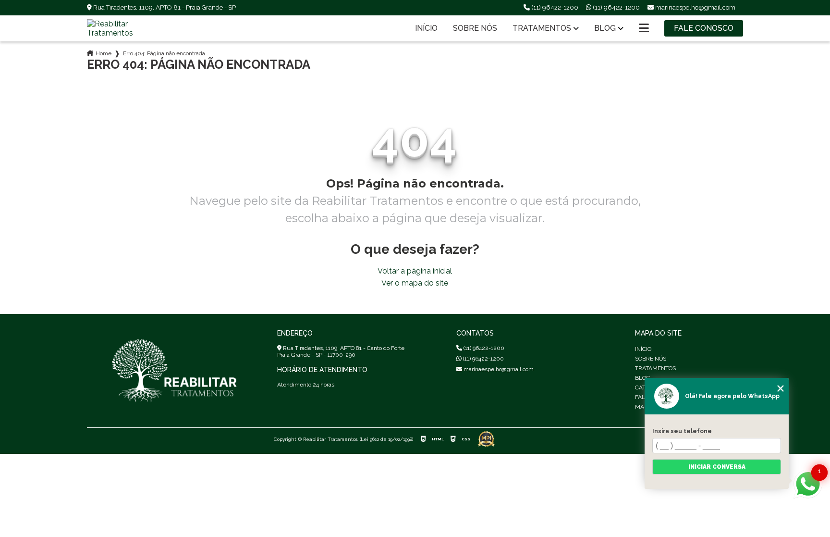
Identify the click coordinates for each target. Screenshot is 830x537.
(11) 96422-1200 (554, 7)
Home (103, 53)
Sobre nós (475, 28)
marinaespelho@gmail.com (498, 369)
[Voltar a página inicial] (130, 28)
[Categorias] (644, 28)
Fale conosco (703, 28)
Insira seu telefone (682, 431)
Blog (605, 28)
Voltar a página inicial (415, 270)
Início (426, 28)
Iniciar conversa (716, 466)
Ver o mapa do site (414, 282)
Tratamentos (542, 28)
